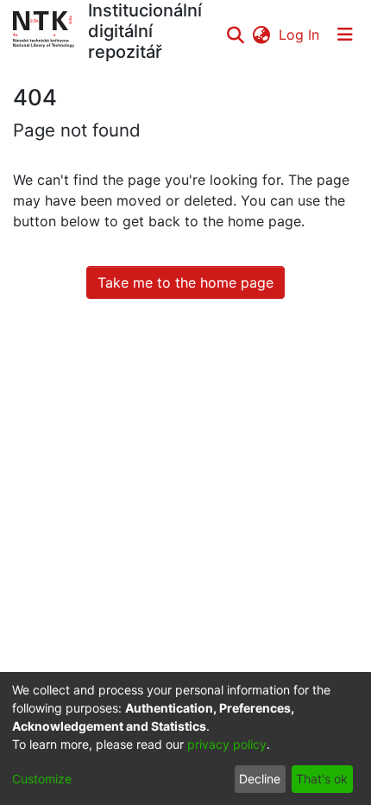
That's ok (322, 778)
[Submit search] (235, 34)
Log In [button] (300, 34)
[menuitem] (261, 34)
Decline (259, 778)
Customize (42, 778)
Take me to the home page (185, 282)
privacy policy (227, 744)
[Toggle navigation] (345, 34)
